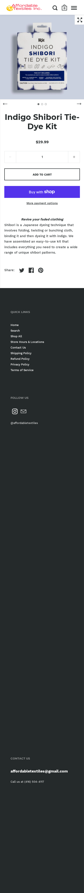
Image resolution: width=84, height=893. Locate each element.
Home (15, 325)
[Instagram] (15, 411)
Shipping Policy (21, 353)
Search (15, 330)
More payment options (42, 203)
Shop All (16, 336)
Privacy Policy (20, 364)
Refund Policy (20, 358)
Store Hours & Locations (27, 342)
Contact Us (18, 347)
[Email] (23, 411)
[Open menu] (74, 7)
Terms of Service (22, 370)
